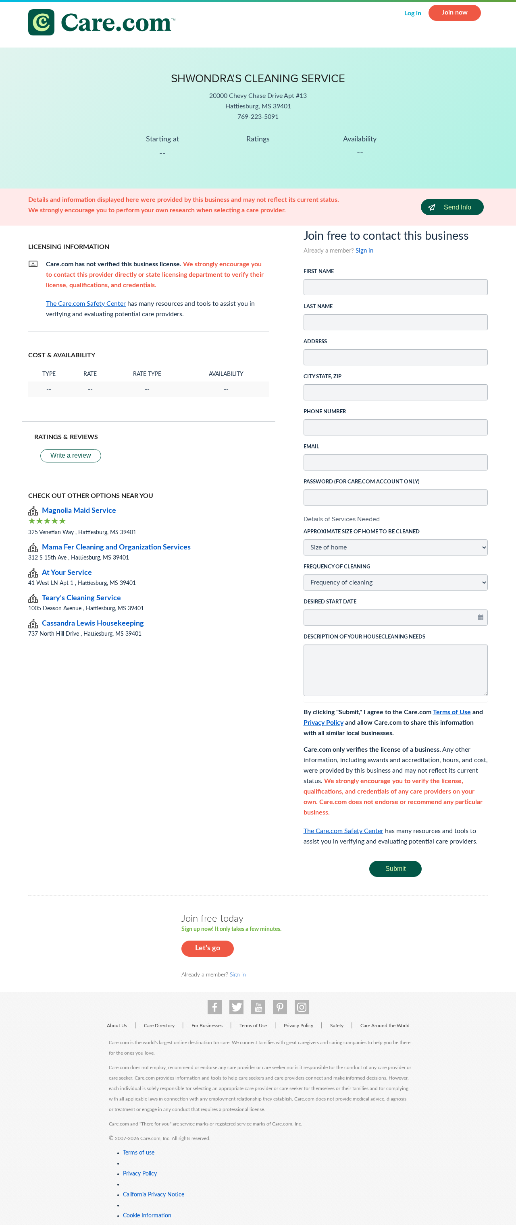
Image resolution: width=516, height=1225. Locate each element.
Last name (318, 306)
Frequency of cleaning (337, 567)
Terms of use (138, 1153)
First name (319, 271)
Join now (455, 12)
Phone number (325, 412)
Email (311, 447)
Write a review (70, 455)
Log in (412, 13)
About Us (117, 1025)
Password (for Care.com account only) (362, 482)
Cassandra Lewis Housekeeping (93, 623)
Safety (336, 1025)
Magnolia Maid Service (79, 510)
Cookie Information (147, 1216)
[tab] (396, 519)
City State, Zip (322, 376)
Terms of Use (452, 712)
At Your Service (67, 572)
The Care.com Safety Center (343, 831)
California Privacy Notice (153, 1195)
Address (315, 341)
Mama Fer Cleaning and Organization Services (116, 547)
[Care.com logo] (104, 23)
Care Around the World (385, 1025)
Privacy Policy (323, 722)
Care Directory (159, 1025)
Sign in (364, 251)
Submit (395, 868)
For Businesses (207, 1025)
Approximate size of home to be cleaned (362, 532)
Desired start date (330, 602)
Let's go (207, 948)
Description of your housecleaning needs (364, 637)
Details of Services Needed (342, 519)
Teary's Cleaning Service (81, 598)
